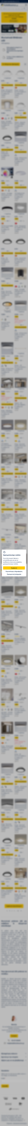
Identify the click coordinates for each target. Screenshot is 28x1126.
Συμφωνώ (14, 568)
